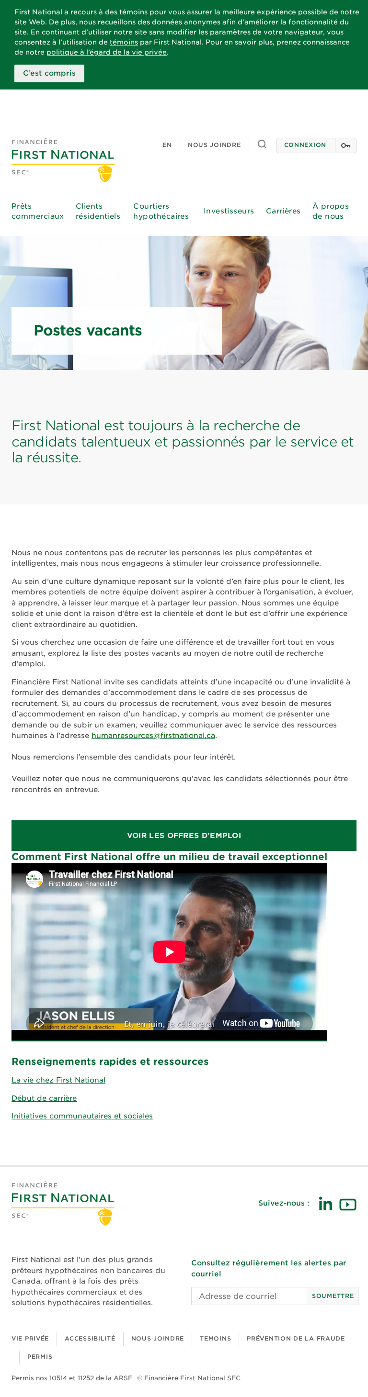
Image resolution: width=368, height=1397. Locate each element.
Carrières (283, 211)
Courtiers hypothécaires (161, 211)
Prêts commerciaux (38, 211)
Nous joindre (214, 144)
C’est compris (49, 73)
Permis (39, 1356)
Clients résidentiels (98, 211)
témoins (124, 42)
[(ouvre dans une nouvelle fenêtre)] (325, 1203)
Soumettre (333, 1295)
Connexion (305, 144)
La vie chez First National (58, 1080)
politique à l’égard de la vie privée (106, 52)
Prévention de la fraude (296, 1338)
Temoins (215, 1338)
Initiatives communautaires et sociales (82, 1116)
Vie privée (30, 1338)
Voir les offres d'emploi (184, 835)
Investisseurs (229, 211)
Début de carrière (44, 1098)
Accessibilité (90, 1338)
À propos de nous (330, 211)
